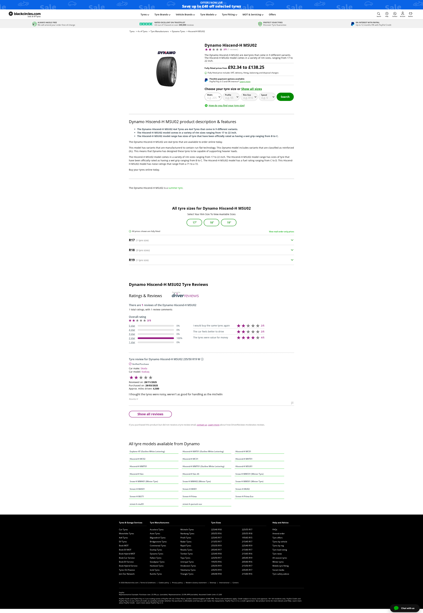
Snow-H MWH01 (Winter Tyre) (144, 481)
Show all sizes (251, 89)
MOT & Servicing (252, 14)
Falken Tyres (155, 557)
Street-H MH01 (190, 489)
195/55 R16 (216, 561)
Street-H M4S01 (137, 489)
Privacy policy (177, 582)
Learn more (245, 81)
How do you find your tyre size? (227, 105)
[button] (379, 14)
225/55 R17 (247, 529)
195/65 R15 (247, 537)
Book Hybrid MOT (127, 553)
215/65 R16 (247, 553)
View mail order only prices (281, 231)
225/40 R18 (216, 529)
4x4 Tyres (123, 537)
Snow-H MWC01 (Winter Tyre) (249, 474)
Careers (235, 582)
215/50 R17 (247, 565)
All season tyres (279, 557)
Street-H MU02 (242, 489)
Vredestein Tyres (188, 565)
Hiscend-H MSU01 (243, 466)
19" (229, 222)
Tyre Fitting (228, 14)
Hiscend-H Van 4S (191, 474)
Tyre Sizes (216, 522)
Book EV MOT (125, 549)
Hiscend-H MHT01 (243, 458)
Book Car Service (127, 557)
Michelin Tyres (187, 529)
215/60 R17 (247, 549)
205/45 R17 (216, 549)
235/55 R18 (247, 533)
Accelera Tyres (157, 529)
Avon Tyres (155, 533)
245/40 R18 (216, 573)
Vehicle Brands (184, 14)
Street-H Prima (190, 496)
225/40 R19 (247, 545)
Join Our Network (127, 573)
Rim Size (247, 94)
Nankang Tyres (187, 533)
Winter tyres (278, 561)
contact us (202, 424)
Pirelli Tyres (185, 537)
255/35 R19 (216, 545)
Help (386, 16)
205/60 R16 (247, 561)
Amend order (278, 533)
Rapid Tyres (185, 545)
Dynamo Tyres (178, 31)
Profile (228, 94)
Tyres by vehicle (279, 541)
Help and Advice (280, 522)
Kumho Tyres (156, 573)
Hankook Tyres (157, 565)
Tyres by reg (278, 545)
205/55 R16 (216, 533)
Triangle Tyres (186, 573)
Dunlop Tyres (156, 549)
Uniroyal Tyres (187, 561)
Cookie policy (164, 582)
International (224, 582)
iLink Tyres (155, 569)
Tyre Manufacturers (160, 31)
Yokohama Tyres (188, 569)
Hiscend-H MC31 (190, 458)
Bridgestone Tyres (158, 541)
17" (195, 222)
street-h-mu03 (137, 504)
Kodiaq (145, 371)
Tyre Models (207, 14)
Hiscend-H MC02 (137, 458)
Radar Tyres (186, 541)
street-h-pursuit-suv (192, 504)
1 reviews (232, 49)
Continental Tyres (158, 545)
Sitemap (213, 582)
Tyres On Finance (127, 569)
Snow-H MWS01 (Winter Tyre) (249, 481)
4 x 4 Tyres (143, 31)
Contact (394, 16)
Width (210, 94)
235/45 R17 (247, 569)
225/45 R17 (216, 537)
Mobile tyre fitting (280, 565)
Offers (272, 14)
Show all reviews (150, 414)
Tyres (144, 14)
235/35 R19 (216, 565)
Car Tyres (123, 529)
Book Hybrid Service (128, 565)
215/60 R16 (247, 573)
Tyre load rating (279, 549)
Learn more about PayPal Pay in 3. (149, 603)
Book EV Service (126, 561)
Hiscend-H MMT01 (138, 466)
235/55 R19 (216, 569)
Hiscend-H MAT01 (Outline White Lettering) (203, 451)
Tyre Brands (161, 14)
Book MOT (124, 545)
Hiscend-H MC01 (243, 451)
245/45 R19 (247, 557)
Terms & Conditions (148, 582)
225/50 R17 (216, 557)
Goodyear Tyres (157, 561)
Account (402, 16)
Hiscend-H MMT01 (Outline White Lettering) (203, 466)
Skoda (144, 368)
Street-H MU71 (137, 496)
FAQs (274, 529)
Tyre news (277, 553)
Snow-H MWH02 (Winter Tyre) (197, 481)
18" (212, 222)
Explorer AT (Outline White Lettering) (147, 451)
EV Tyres (123, 541)
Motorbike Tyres (126, 533)
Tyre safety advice (280, 573)
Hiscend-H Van (137, 474)
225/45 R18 (216, 553)
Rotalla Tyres (186, 549)
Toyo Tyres (185, 557)
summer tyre (175, 187)
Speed (264, 94)
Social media (278, 569)
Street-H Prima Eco (244, 496)
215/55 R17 (216, 541)
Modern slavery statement (196, 582)
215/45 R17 (247, 541)
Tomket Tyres (186, 553)
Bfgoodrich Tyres (158, 537)
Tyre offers (277, 537)
